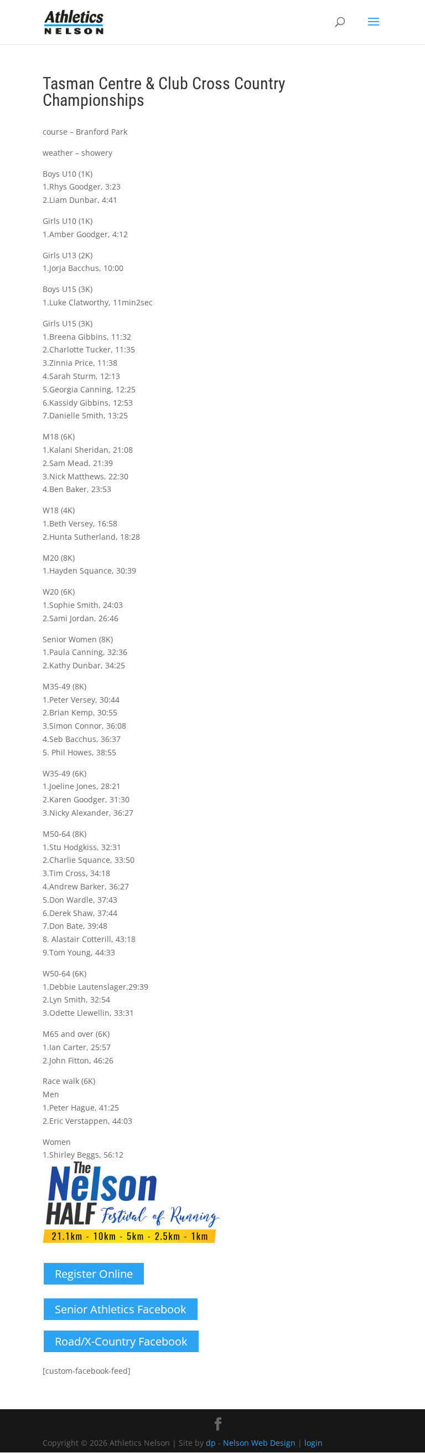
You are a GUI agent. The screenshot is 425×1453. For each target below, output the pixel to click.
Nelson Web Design (259, 1442)
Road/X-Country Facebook (121, 1341)
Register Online (94, 1273)
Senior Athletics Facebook (120, 1309)
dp (211, 1442)
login (313, 1442)
